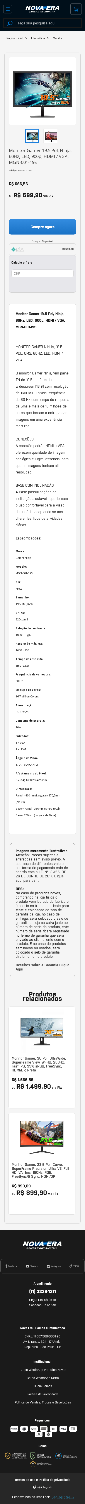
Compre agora (42, 227)
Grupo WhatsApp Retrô (43, 1378)
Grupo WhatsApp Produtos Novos (43, 1370)
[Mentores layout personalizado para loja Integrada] (62, 1497)
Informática (38, 38)
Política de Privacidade (42, 1394)
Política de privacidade (54, 1480)
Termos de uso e (27, 1480)
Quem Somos (43, 1386)
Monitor (57, 38)
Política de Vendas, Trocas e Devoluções (43, 1402)
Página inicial (15, 38)
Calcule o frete (21, 262)
